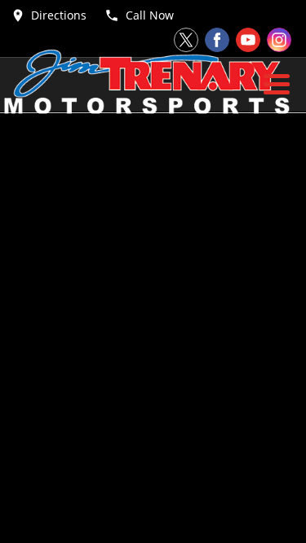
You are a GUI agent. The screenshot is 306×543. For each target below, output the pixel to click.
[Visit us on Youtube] (248, 40)
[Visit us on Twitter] (186, 40)
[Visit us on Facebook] (217, 40)
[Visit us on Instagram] (279, 40)
